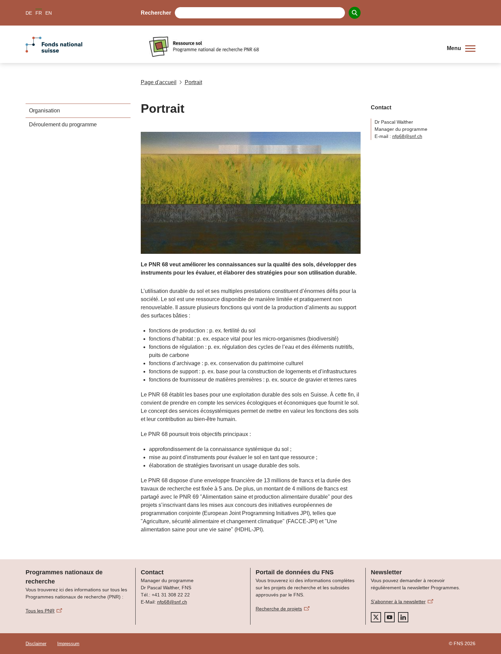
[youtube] (389, 617)
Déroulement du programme (63, 124)
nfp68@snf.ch (407, 136)
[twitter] (376, 617)
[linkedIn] (403, 617)
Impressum (68, 643)
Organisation (44, 110)
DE (29, 13)
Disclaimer (36, 643)
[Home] (293, 46)
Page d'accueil (159, 82)
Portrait (193, 82)
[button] (461, 48)
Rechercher (156, 13)
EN (48, 13)
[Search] (355, 13)
